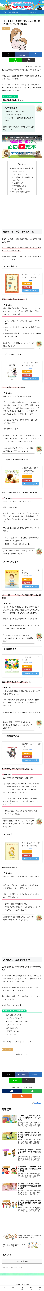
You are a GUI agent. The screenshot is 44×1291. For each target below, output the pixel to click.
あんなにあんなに (19, 171)
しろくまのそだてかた (20, 174)
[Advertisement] (22, 212)
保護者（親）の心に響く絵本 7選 (22, 168)
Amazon (27, 283)
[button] (28, 60)
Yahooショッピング (30, 290)
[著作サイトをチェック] (12, 1091)
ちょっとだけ (17, 189)
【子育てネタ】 (8, 1049)
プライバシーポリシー (22, 1284)
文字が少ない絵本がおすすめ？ (22, 192)
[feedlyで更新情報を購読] (32, 1091)
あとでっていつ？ (19, 180)
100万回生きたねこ (19, 186)
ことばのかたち (18, 183)
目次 (19, 164)
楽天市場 (27, 287)
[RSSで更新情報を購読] (22, 1096)
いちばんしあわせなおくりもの (23, 177)
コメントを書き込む (22, 1261)
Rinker (30, 280)
